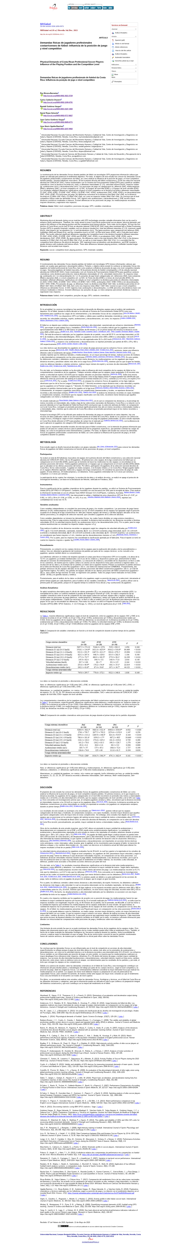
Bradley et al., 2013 (67, 331)
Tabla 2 (45, 702)
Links (77, 999)
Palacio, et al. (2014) (89, 392)
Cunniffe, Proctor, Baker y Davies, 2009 (86, 539)
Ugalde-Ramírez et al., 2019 (71, 876)
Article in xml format (122, 44)
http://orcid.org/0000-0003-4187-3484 (58, 109)
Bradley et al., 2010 (46, 366)
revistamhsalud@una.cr (90, 1242)
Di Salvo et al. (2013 (74, 380)
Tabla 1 (45, 616)
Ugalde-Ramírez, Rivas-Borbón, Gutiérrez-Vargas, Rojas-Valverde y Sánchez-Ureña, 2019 (101, 352)
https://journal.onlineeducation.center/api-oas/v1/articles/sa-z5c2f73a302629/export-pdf (101, 1193)
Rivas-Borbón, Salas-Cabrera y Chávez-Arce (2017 (76, 400)
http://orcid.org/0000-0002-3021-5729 (58, 96)
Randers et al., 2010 (50, 315)
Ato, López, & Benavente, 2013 (107, 446)
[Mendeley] (113, 75)
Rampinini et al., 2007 (74, 366)
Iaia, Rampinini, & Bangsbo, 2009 (60, 840)
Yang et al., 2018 (116, 374)
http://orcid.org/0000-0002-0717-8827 (58, 116)
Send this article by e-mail (124, 61)
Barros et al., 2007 (62, 350)
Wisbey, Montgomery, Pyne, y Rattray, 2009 (54, 320)
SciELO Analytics (121, 33)
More (116, 75)
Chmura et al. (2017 (46, 853)
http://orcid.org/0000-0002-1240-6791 (58, 102)
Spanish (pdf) (120, 40)
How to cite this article (123, 50)
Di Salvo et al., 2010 (106, 350)
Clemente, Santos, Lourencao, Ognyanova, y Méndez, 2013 (105, 356)
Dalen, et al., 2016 (79, 834)
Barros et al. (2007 (113, 580)
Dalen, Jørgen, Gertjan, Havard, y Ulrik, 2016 (71, 343)
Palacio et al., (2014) (98, 810)
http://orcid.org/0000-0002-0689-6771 (58, 122)
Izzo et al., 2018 (102, 801)
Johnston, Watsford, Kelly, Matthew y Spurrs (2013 (104, 497)
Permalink (118, 82)
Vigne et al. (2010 (48, 869)
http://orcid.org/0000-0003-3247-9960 (58, 129)
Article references (121, 47)
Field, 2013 (126, 603)
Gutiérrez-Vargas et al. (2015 (113, 420)
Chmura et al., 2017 (119, 339)
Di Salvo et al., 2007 (80, 806)
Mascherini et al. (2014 (62, 853)
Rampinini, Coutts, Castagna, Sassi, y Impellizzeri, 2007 (92, 331)
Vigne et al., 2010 (90, 871)
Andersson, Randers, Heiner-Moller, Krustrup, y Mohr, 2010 (114, 388)
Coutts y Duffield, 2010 (128, 318)
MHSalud (45, 23)
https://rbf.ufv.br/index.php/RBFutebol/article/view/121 (102, 1155)
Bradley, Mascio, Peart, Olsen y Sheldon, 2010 (84, 350)
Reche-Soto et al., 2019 (88, 327)
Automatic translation (122, 57)
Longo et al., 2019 (50, 380)
